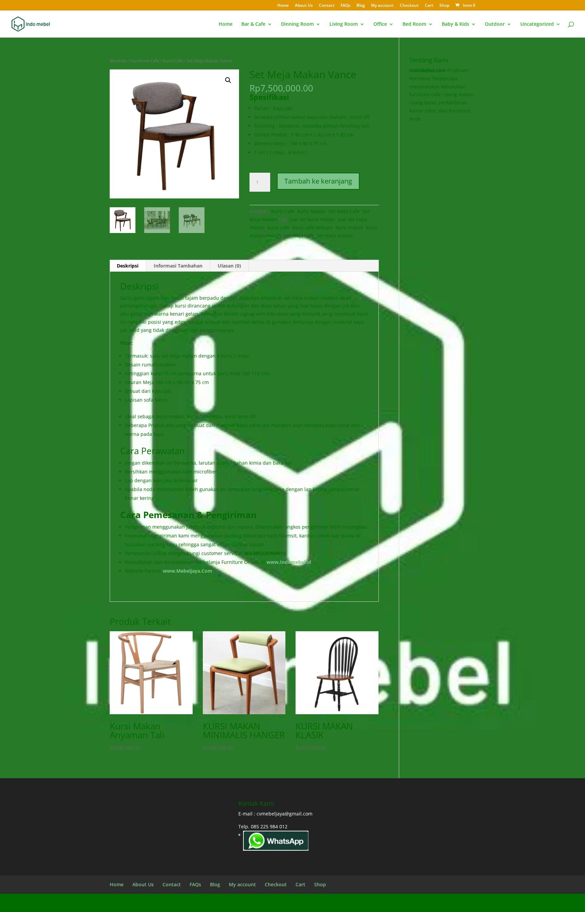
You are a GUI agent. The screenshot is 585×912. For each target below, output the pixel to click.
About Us (304, 5)
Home (283, 5)
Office (380, 24)
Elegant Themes (164, 902)
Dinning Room (297, 24)
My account (382, 5)
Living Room (343, 24)
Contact (326, 5)
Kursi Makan (311, 211)
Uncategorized (537, 24)
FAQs (345, 5)
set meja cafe (299, 235)
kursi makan (349, 227)
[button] (228, 80)
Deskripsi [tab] (127, 265)
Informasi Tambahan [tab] (178, 265)
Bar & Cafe (253, 24)
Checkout (409, 5)
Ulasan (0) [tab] (229, 265)
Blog (360, 5)
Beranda (118, 61)
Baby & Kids (455, 24)
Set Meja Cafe (344, 211)
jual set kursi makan (312, 219)
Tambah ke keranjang (318, 181)
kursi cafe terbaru (312, 227)
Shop (444, 5)
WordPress (235, 902)
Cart (429, 5)
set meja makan (335, 235)
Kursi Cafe (173, 61)
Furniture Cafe (144, 61)
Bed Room (414, 24)
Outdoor (495, 24)
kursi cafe (278, 227)
